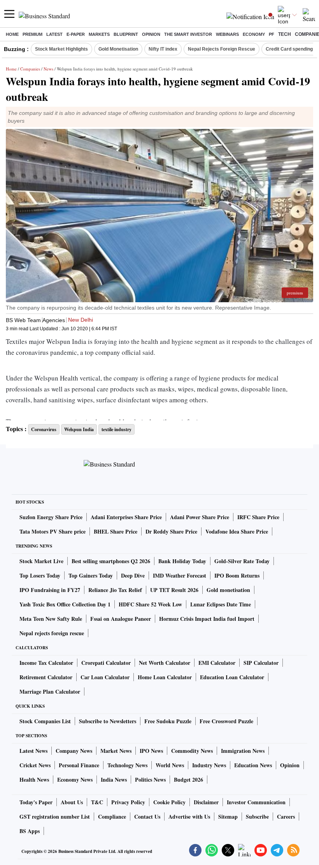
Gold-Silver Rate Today (242, 561)
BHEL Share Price (115, 531)
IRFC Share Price (258, 517)
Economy (254, 34)
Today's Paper (36, 802)
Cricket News (35, 765)
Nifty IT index (163, 49)
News (48, 69)
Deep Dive (133, 575)
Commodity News (192, 751)
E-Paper (76, 34)
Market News (115, 751)
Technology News (127, 765)
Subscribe (257, 816)
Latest (54, 34)
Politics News (150, 779)
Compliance (112, 816)
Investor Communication (256, 802)
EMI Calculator (216, 663)
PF (271, 34)
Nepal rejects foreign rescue (51, 633)
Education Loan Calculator (232, 677)
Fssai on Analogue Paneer (120, 619)
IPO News (151, 751)
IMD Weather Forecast (179, 575)
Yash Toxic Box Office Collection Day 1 (64, 604)
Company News (74, 751)
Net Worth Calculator (164, 663)
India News (114, 779)
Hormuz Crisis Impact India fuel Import (206, 619)
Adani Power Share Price (199, 517)
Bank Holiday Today (182, 561)
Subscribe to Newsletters (107, 721)
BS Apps (29, 831)
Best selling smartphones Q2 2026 (111, 561)
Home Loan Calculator (165, 677)
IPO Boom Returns (236, 575)
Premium (32, 34)
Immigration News (243, 751)
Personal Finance (79, 765)
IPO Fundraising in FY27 (49, 590)
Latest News (33, 751)
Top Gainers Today (90, 575)
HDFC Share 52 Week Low (150, 604)
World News (170, 765)
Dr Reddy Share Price (171, 531)
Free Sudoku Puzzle (167, 721)
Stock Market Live (41, 561)
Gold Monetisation (118, 49)
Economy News (75, 779)
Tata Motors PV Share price (52, 531)
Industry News (209, 765)
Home (12, 34)
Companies (30, 69)
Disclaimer (206, 802)
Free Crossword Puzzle (226, 721)
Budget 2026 (188, 779)
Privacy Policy (128, 802)
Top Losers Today (39, 575)
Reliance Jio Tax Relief (115, 590)
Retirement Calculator (45, 677)
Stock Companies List (45, 721)
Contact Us (147, 816)
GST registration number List (54, 816)
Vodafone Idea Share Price (236, 531)
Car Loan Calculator (105, 677)
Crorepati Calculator (106, 663)
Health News (34, 779)
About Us (72, 802)
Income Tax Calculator (46, 663)
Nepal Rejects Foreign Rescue (221, 49)
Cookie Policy (169, 802)
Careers (286, 816)
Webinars (227, 34)
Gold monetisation (228, 590)
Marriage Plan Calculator (49, 691)
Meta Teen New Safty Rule (50, 619)
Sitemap (228, 816)
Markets (99, 34)
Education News (253, 765)
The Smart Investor (188, 34)
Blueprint (126, 34)
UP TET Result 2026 (174, 590)
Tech (284, 34)
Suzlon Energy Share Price (50, 517)
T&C (97, 802)
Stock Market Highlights (61, 49)
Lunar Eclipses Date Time (220, 604)
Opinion (151, 34)
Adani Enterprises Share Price (126, 517)
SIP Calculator (261, 663)
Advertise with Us (189, 816)
